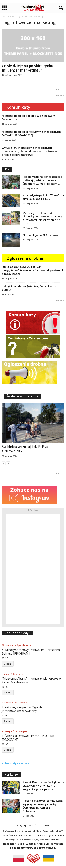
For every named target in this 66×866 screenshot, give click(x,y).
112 (7, 169)
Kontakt (45, 825)
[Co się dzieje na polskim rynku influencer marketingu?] (33, 45)
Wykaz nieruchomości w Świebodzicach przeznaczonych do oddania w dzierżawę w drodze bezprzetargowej (29, 151)
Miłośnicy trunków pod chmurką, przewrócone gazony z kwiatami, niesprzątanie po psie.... (42, 218)
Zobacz (7, 663)
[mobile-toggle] (5, 8)
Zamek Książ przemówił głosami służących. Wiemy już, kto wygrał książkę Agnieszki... (43, 785)
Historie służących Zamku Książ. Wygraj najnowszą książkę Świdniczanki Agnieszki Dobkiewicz (43, 806)
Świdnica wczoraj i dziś (22, 396)
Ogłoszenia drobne (24, 258)
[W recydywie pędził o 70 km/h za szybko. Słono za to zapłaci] (11, 200)
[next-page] (8, 463)
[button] (60, 8)
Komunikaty (18, 107)
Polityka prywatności (27, 825)
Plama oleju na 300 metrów (40, 235)
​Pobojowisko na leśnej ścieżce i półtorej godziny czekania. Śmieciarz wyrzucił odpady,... (42, 180)
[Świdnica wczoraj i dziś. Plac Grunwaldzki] (33, 423)
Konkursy (11, 774)
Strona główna (8, 16)
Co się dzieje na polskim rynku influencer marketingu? (27, 68)
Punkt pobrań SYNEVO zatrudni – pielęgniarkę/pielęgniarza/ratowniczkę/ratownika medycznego (33, 270)
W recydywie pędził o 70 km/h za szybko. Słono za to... (43, 197)
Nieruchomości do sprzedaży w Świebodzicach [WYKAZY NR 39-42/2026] (31, 133)
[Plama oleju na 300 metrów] (11, 240)
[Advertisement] (33, 569)
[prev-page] (4, 463)
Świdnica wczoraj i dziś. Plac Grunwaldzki (25, 448)
